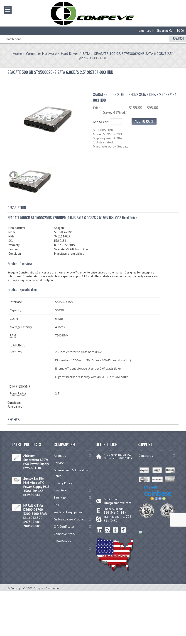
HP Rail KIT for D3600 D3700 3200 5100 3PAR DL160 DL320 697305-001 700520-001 (35, 515)
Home (140, 31)
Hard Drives (69, 53)
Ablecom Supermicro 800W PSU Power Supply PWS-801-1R (36, 462)
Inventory (60, 490)
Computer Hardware (41, 53)
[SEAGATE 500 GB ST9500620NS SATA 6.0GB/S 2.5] (48, 143)
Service (59, 463)
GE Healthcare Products (70, 519)
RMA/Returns (62, 541)
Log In (150, 31)
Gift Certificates (64, 527)
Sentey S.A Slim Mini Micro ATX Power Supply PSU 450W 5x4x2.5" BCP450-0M (36, 486)
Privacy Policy (63, 483)
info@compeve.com (117, 503)
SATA (86, 53)
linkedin (100, 530)
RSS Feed (107, 530)
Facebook (123, 530)
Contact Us (146, 456)
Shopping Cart (165, 31)
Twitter (115, 530)
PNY (56, 505)
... (55, 548)
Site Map (60, 498)
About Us (60, 456)
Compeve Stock (64, 534)
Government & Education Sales (71, 473)
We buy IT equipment (68, 512)
